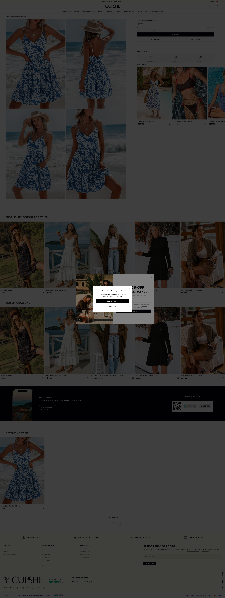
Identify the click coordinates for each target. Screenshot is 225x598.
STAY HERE (112, 306)
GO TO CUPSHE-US (112, 301)
